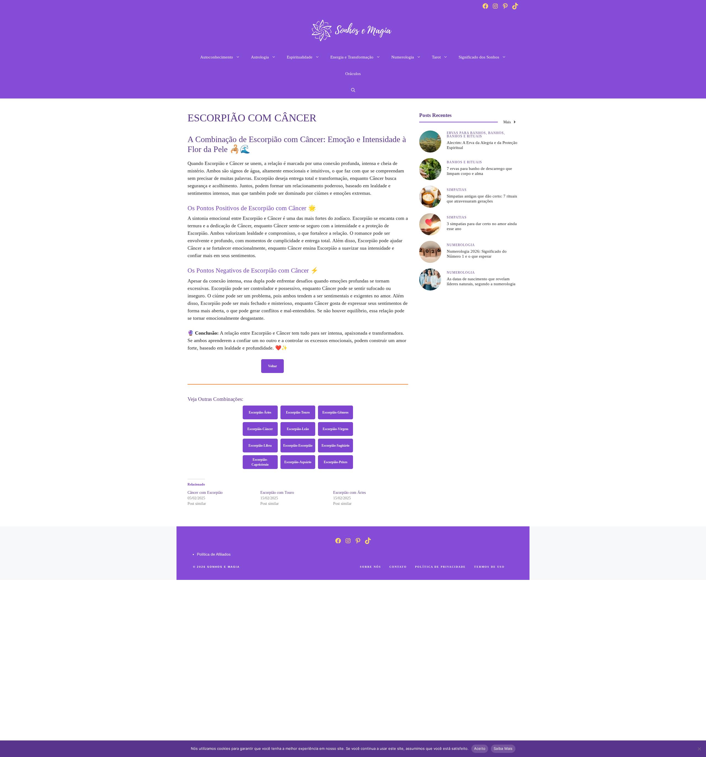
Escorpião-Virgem (335, 429)
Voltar (272, 366)
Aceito (480, 748)
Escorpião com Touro (277, 493)
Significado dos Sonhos (479, 57)
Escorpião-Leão (298, 429)
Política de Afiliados (214, 554)
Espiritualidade (299, 57)
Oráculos (353, 73)
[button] (353, 90)
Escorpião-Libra (260, 445)
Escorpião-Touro (298, 412)
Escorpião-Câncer (260, 429)
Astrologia (260, 57)
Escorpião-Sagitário (335, 445)
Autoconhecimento (216, 57)
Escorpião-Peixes (335, 462)
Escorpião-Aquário (297, 462)
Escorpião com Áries (349, 493)
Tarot (436, 57)
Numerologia (402, 57)
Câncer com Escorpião (205, 493)
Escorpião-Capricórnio (260, 462)
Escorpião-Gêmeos (335, 412)
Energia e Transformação (351, 57)
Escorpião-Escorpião (297, 445)
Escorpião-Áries (260, 412)
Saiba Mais (503, 748)
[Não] (699, 748)
